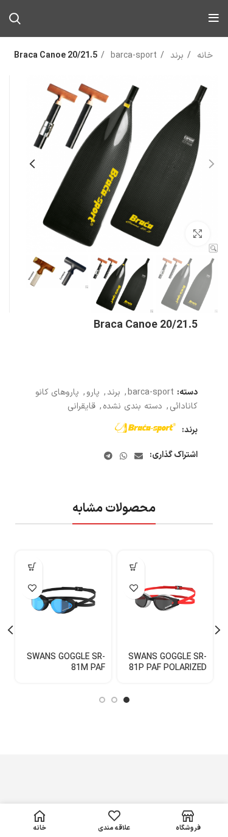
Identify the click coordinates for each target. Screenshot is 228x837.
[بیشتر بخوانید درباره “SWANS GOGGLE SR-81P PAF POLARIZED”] (134, 567)
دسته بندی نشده (132, 406)
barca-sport (132, 55)
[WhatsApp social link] (123, 456)
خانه (203, 55)
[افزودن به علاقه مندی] (134, 588)
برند (175, 55)
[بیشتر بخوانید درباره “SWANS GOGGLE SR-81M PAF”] (32, 567)
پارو (93, 392)
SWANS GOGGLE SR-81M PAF (66, 662)
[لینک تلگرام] (108, 456)
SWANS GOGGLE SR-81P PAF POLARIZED (167, 662)
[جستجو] (15, 18)
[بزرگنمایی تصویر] (197, 234)
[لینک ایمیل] (139, 456)
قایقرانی (81, 406)
